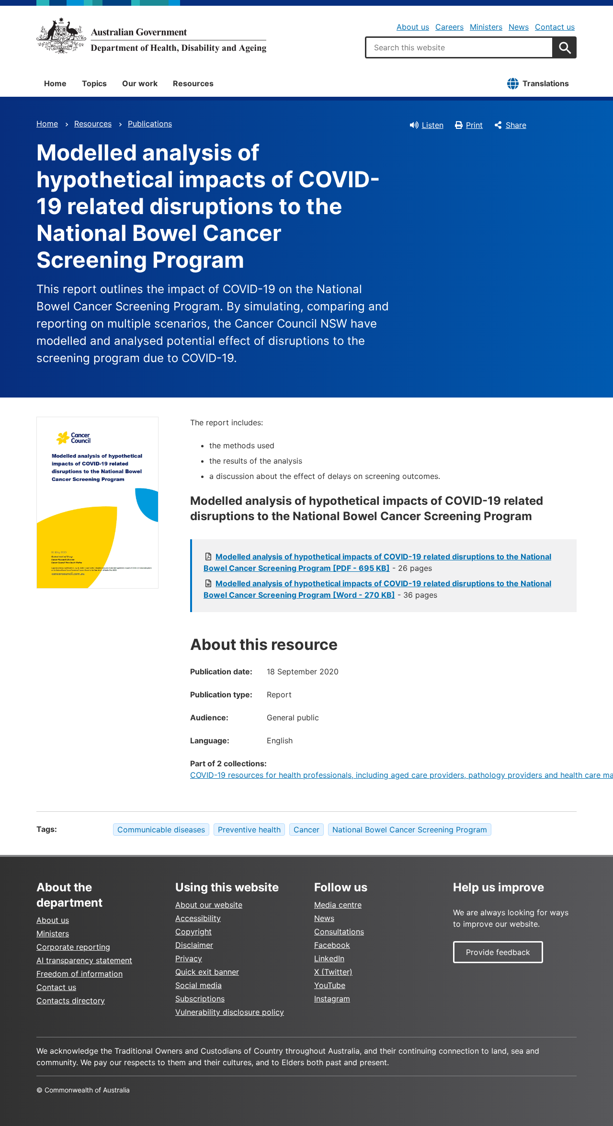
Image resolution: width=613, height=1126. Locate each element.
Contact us (555, 27)
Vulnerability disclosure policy (229, 1012)
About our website (208, 905)
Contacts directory (70, 1000)
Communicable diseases (161, 829)
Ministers (486, 27)
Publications (150, 123)
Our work (140, 83)
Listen (432, 125)
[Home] (151, 35)
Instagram (332, 998)
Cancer (306, 829)
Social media (198, 985)
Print (474, 125)
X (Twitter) (333, 972)
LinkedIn (329, 958)
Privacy (188, 958)
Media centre (338, 905)
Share (516, 125)
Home (55, 83)
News (519, 27)
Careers (449, 27)
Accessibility (198, 918)
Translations (545, 83)
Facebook (332, 945)
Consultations (339, 931)
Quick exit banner (207, 972)
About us (413, 27)
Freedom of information (79, 973)
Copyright (193, 931)
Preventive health (249, 829)
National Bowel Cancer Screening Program (409, 829)
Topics (94, 83)
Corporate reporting (73, 947)
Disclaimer (194, 945)
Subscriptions (200, 998)
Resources (193, 83)
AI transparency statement (84, 960)
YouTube (329, 985)
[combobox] (459, 47)
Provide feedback (498, 952)
